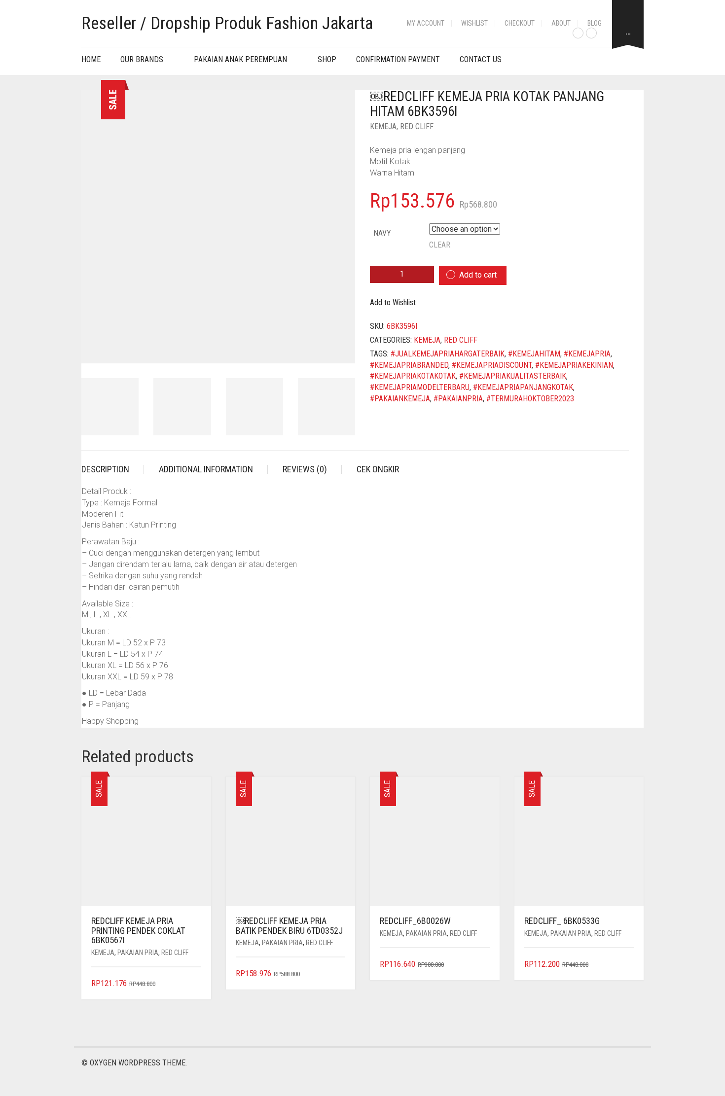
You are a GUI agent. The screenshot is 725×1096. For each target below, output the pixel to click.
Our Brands (141, 59)
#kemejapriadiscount (492, 365)
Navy (382, 233)
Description (105, 469)
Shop (327, 59)
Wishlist (474, 23)
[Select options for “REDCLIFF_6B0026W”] (483, 964)
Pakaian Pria (137, 952)
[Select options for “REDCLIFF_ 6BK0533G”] (627, 964)
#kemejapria (587, 353)
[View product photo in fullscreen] (338, 347)
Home (91, 59)
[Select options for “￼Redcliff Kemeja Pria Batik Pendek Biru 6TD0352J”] (339, 974)
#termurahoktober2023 (530, 398)
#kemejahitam (534, 353)
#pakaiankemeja (400, 398)
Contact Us (481, 59)
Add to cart (478, 275)
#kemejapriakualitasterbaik (512, 376)
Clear (439, 244)
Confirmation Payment (398, 59)
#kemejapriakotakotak (413, 376)
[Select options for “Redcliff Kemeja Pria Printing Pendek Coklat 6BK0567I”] (194, 984)
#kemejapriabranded (409, 365)
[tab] (112, 469)
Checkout (520, 23)
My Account (425, 23)
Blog (594, 23)
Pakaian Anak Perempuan (240, 59)
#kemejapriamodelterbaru (420, 387)
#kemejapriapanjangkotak (523, 387)
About (561, 23)
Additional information (206, 469)
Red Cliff (417, 126)
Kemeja (383, 126)
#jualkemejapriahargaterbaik (448, 353)
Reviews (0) (305, 469)
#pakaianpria (458, 398)
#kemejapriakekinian (574, 365)
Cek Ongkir (378, 469)
